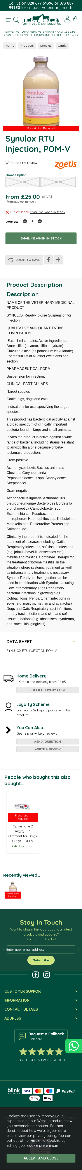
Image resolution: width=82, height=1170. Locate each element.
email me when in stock (47, 212)
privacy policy (44, 1135)
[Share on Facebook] (48, 259)
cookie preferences (43, 1145)
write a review (48, 749)
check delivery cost (48, 690)
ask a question (47, 741)
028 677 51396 (40, 3)
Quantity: (12, 221)
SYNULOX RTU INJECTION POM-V (32, 651)
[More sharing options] (58, 259)
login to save (27, 260)
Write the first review (21, 163)
